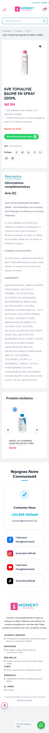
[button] (40, 46)
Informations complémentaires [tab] (17, 185)
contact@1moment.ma (24, 520)
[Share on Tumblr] (34, 152)
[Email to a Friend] (12, 158)
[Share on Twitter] (22, 152)
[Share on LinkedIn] (28, 152)
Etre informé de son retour (20, 136)
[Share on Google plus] (40, 152)
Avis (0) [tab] (10, 193)
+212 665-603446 (24, 515)
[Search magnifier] (44, 21)
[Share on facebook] (16, 152)
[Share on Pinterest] (6, 158)
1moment (24, 697)
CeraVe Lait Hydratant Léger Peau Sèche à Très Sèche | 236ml (21, 442)
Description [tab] (13, 176)
